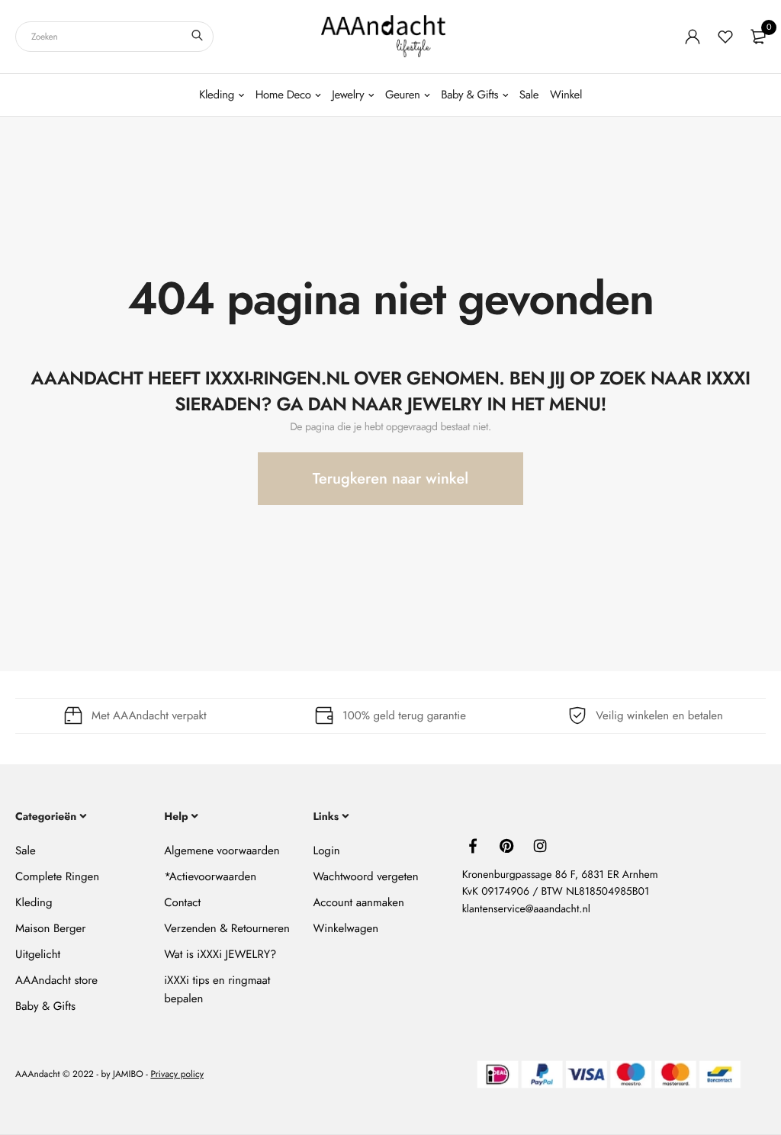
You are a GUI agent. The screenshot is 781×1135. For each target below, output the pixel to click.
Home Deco (283, 94)
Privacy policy (177, 1075)
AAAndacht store (56, 980)
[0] (758, 36)
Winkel (566, 94)
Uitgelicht (37, 954)
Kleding (216, 94)
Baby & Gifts (469, 94)
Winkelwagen (345, 928)
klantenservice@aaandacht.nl (526, 909)
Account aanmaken (358, 902)
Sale (528, 94)
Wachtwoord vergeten (365, 876)
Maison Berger (50, 928)
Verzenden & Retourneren (227, 928)
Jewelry (348, 94)
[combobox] (114, 36)
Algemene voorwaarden (221, 850)
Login (326, 850)
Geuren (402, 94)
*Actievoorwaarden (210, 876)
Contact (182, 902)
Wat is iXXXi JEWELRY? (220, 954)
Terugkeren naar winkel (390, 479)
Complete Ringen (57, 876)
